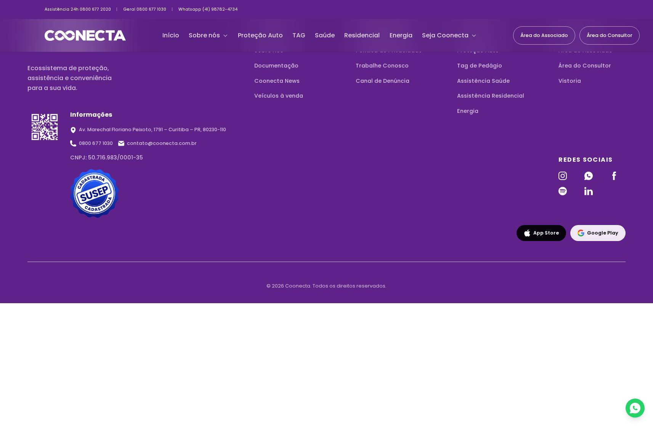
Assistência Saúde (483, 81)
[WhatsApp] (592, 176)
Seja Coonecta (445, 35)
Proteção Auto (260, 35)
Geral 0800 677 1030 (144, 9)
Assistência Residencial (490, 96)
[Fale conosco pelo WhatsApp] (635, 408)
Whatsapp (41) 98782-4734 (207, 9)
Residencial (362, 35)
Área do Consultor (609, 35)
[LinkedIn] (592, 191)
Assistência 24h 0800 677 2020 (78, 9)
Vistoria (569, 81)
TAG (298, 35)
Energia (401, 35)
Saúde (325, 35)
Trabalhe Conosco (382, 65)
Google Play (602, 233)
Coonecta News (277, 81)
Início (170, 35)
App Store (546, 233)
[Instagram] (566, 176)
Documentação (276, 65)
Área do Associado (544, 35)
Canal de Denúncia (382, 81)
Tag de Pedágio (479, 65)
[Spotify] (566, 191)
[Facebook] (618, 176)
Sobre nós (204, 35)
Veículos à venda (278, 96)
